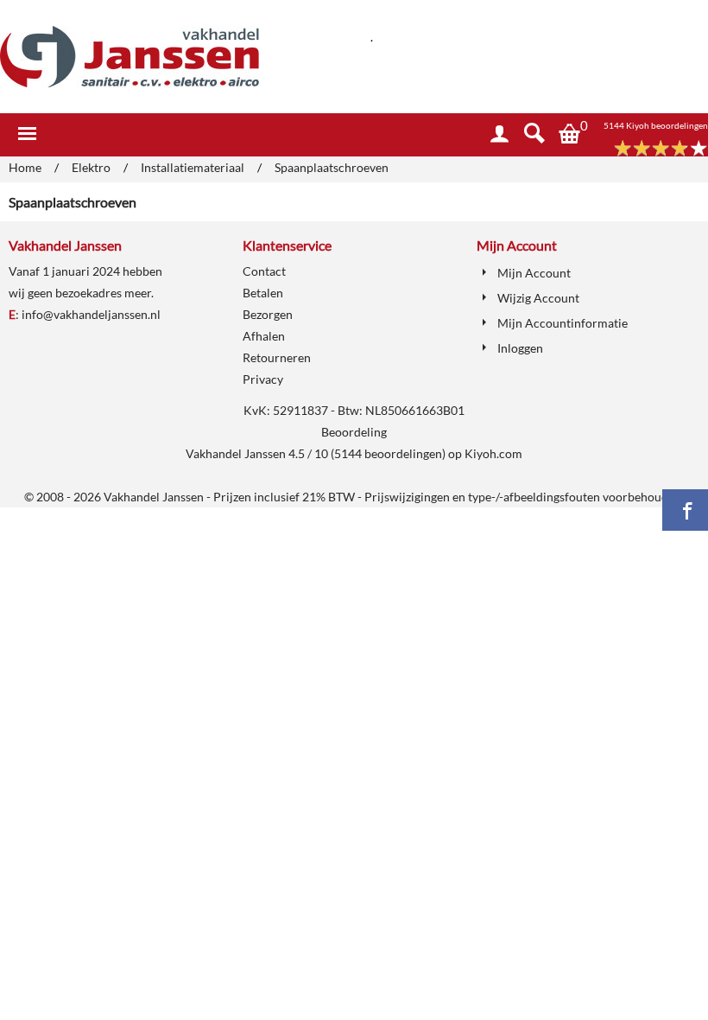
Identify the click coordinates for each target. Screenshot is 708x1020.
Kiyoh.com (493, 453)
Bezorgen (268, 314)
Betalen (263, 292)
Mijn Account (534, 272)
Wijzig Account (538, 297)
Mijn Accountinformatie (562, 323)
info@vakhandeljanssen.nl (91, 314)
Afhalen (264, 335)
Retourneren (277, 357)
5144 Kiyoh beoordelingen (656, 125)
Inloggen (520, 348)
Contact (264, 271)
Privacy (263, 379)
